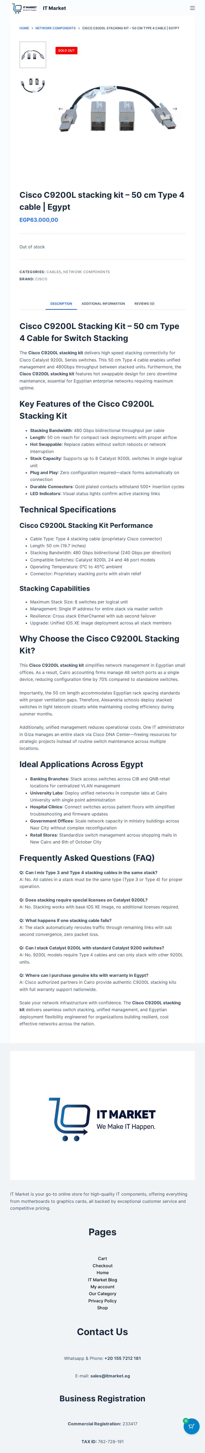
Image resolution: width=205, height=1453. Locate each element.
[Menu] (192, 8)
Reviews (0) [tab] (145, 304)
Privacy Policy (102, 1300)
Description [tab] (61, 304)
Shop (102, 1307)
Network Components (86, 272)
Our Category (102, 1293)
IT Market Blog (102, 1279)
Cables (53, 272)
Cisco (41, 279)
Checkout (103, 1265)
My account (102, 1286)
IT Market (54, 8)
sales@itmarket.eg (110, 1375)
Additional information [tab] (103, 304)
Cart (102, 1258)
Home (103, 1272)
